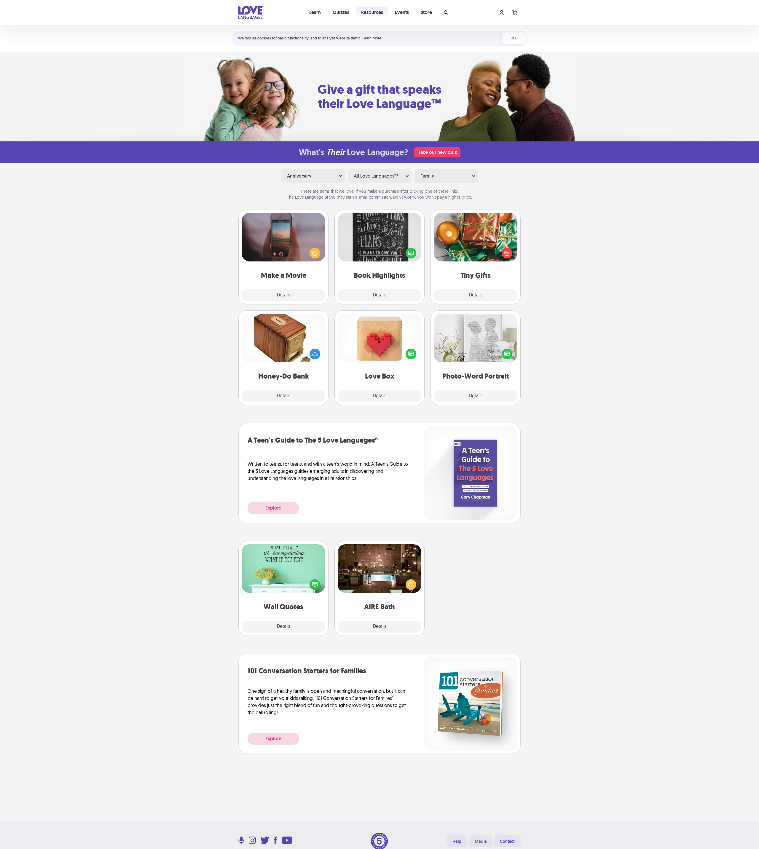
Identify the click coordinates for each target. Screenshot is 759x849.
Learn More (371, 38)
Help (456, 841)
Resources (372, 12)
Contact (507, 841)
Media (481, 841)
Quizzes (341, 12)
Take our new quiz (437, 152)
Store (426, 12)
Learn (315, 12)
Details (283, 295)
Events (402, 12)
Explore (273, 508)
